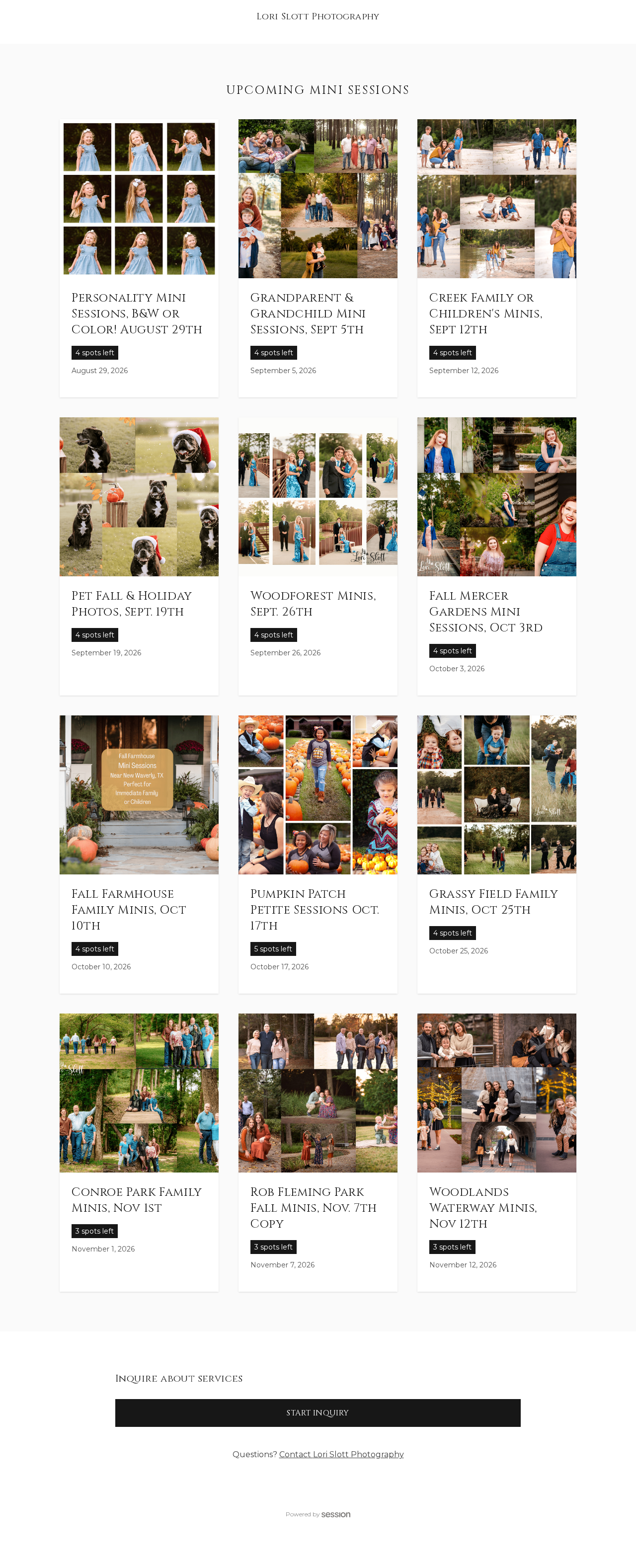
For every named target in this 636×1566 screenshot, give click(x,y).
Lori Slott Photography (318, 16)
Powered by (303, 1514)
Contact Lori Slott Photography (341, 1454)
